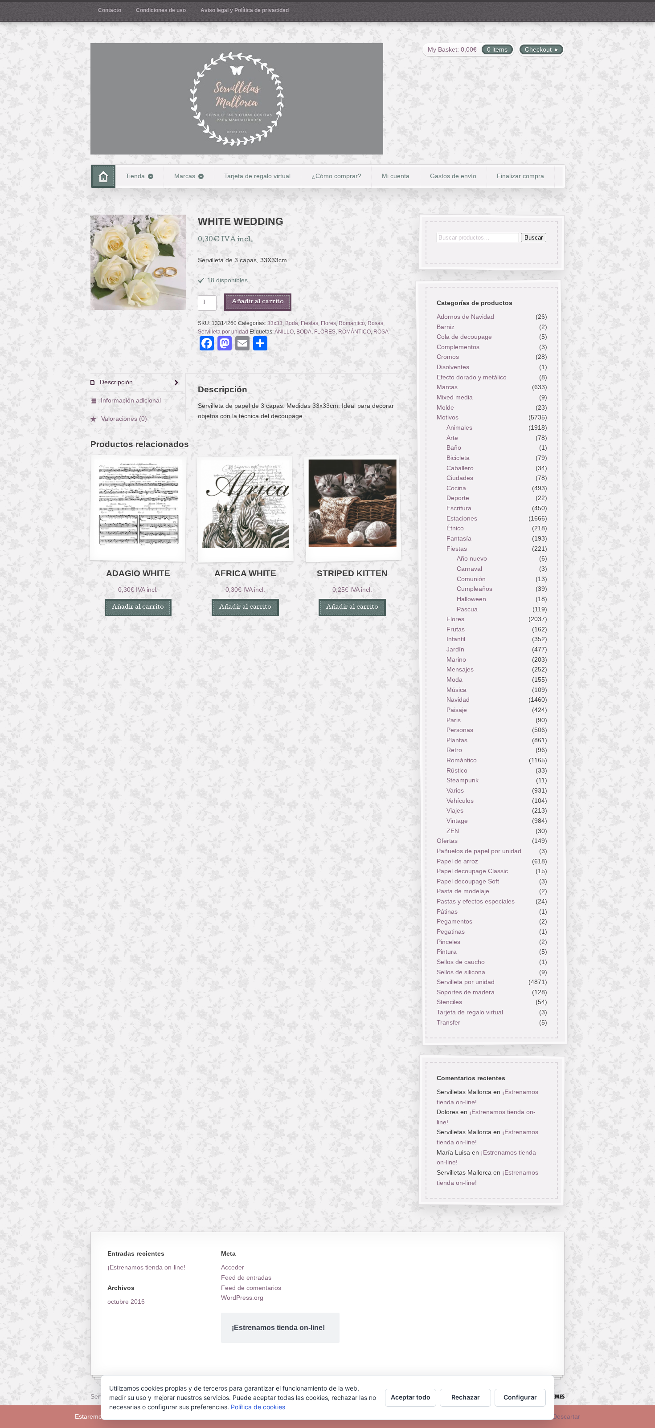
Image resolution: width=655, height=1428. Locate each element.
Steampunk (462, 780)
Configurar (520, 1397)
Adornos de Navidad (465, 316)
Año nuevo (472, 558)
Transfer (448, 1022)
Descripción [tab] (115, 382)
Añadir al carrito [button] (138, 607)
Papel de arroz (457, 861)
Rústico (456, 770)
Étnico (455, 528)
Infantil (455, 639)
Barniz (445, 326)
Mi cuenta (395, 175)
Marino (456, 659)
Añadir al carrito (258, 302)
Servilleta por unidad (223, 332)
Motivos (447, 417)
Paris (453, 720)
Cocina (456, 488)
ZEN (452, 830)
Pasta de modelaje (462, 891)
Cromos (447, 357)
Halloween (471, 598)
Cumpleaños (474, 589)
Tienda (135, 175)
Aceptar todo (410, 1397)
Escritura (458, 508)
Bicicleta (458, 457)
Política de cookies (258, 1407)
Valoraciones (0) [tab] (123, 418)
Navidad (458, 700)
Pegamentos (454, 921)
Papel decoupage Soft (467, 881)
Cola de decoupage (463, 337)
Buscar (533, 237)
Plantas (456, 740)
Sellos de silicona (460, 972)
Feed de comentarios (251, 1287)
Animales (459, 427)
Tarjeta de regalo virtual (257, 175)
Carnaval (469, 568)
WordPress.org (242, 1297)
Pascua (467, 609)
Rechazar (465, 1397)
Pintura (446, 952)
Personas (459, 730)
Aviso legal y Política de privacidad (245, 10)
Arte (452, 437)
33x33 (274, 323)
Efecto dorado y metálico (471, 377)
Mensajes (460, 669)
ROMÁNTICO (354, 332)
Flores (328, 323)
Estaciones (461, 518)
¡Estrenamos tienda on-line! (146, 1267)
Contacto (109, 10)
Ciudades (459, 478)
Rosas (375, 323)
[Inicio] (103, 176)
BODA (303, 332)
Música (456, 689)
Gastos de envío (453, 175)
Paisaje (456, 709)
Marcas (184, 175)
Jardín (455, 649)
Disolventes (452, 367)
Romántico (352, 323)
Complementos (457, 346)
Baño (453, 448)
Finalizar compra (520, 175)
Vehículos (460, 800)
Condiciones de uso (161, 10)
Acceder (232, 1267)
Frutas (455, 629)
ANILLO (284, 332)
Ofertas (446, 841)
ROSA (381, 332)
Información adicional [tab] (130, 400)
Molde (445, 407)
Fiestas (309, 323)
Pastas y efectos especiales (475, 901)
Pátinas (446, 911)
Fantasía (458, 538)
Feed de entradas (246, 1277)
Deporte (457, 498)
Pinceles (448, 941)
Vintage (457, 820)
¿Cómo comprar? (336, 175)
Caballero (460, 468)
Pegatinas (450, 931)
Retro (454, 750)
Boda (291, 323)
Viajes (454, 810)
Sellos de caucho (460, 961)
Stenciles (449, 1002)
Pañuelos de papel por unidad (478, 850)
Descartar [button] (566, 1416)
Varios (455, 790)
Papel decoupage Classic (472, 871)
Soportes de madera (465, 992)
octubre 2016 (126, 1301)
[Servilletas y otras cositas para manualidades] (236, 99)
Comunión (471, 578)
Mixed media (454, 397)
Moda (454, 679)
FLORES (325, 332)
